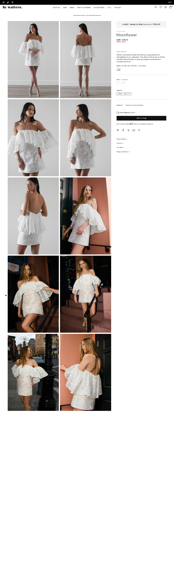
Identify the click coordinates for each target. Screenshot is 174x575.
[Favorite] (139, 130)
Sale (109, 8)
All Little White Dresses (94, 15)
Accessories (99, 8)
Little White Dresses (79, 15)
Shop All (56, 8)
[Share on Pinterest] (118, 130)
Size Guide (125, 79)
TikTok (8, 2)
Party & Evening (84, 8)
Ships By (120, 105)
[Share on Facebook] (123, 130)
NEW (65, 8)
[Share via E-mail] (134, 130)
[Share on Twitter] (128, 130)
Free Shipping (124, 112)
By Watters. (121, 31)
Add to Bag (141, 118)
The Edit (117, 8)
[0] (170, 7)
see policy (132, 112)
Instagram (3, 2)
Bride (72, 8)
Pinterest (12, 2)
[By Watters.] (12, 7)
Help (170, 2)
